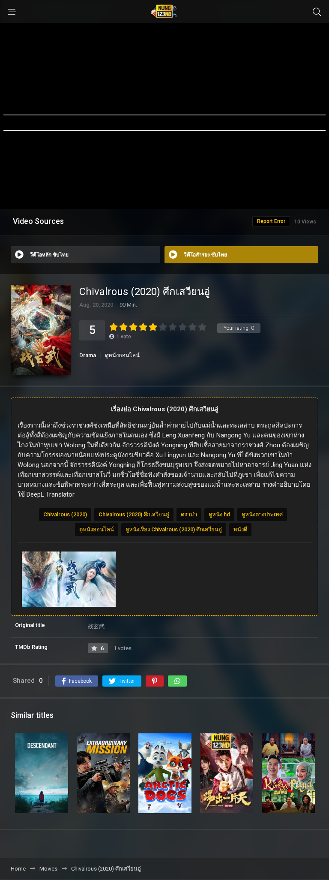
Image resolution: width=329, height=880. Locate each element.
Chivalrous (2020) (65, 514)
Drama (87, 355)
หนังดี (240, 529)
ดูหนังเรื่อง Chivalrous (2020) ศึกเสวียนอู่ (174, 529)
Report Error (271, 221)
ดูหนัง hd (219, 514)
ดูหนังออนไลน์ (122, 355)
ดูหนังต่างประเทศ (262, 514)
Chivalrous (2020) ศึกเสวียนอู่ (134, 514)
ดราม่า (189, 514)
